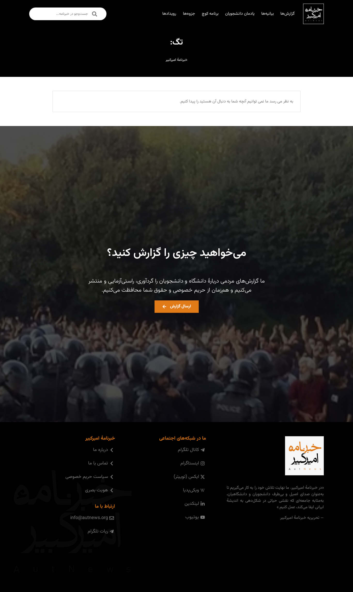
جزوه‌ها (189, 14)
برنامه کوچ (210, 14)
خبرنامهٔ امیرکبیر (176, 60)
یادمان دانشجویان (240, 14)
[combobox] (67, 14)
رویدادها (169, 14)
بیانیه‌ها (267, 14)
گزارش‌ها (287, 14)
